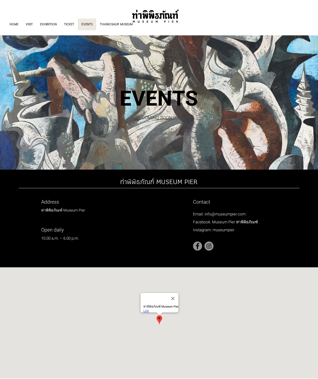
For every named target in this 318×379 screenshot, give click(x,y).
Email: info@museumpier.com (219, 214)
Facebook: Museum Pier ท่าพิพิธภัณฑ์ (225, 222)
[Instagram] (208, 246)
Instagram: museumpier (213, 230)
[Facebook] (197, 246)
